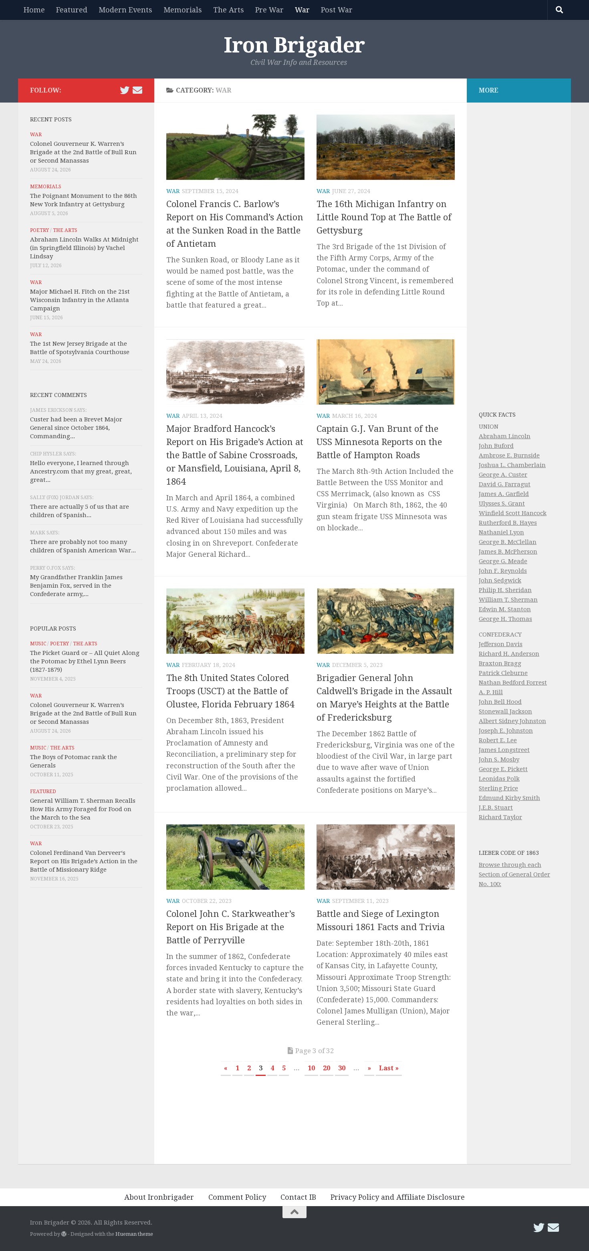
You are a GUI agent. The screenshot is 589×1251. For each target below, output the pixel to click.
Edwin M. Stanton (505, 609)
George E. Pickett (503, 769)
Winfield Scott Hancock (513, 513)
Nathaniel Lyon (501, 532)
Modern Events (125, 10)
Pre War (269, 10)
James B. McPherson (508, 551)
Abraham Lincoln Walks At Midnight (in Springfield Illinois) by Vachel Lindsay (84, 248)
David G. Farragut (505, 484)
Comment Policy (237, 1197)
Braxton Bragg (500, 663)
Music (38, 644)
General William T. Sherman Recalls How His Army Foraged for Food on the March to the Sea (82, 809)
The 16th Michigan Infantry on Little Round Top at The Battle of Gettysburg (384, 217)
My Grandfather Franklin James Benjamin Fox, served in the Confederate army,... (76, 586)
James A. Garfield (504, 494)
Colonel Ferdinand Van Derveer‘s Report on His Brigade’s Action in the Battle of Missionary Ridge (83, 861)
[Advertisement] (86, 1028)
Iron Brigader (294, 45)
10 (311, 1068)
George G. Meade (503, 561)
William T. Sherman (508, 599)
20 (326, 1068)
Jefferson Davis (500, 644)
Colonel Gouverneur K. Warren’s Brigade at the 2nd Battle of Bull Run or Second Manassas (83, 152)
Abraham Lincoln (505, 436)
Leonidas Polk (499, 778)
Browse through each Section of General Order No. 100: (514, 874)
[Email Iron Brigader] (137, 90)
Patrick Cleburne (503, 673)
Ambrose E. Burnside (509, 455)
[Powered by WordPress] (64, 1234)
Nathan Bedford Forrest (513, 682)
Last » (389, 1068)
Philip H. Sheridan (505, 590)
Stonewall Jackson (505, 711)
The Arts (228, 10)
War (302, 10)
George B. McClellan (508, 542)
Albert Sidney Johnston (512, 721)
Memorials (182, 10)
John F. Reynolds (503, 570)
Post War (337, 10)
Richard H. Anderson (509, 653)
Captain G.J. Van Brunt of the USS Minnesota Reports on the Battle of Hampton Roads (379, 442)
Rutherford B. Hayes (508, 522)
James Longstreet (504, 749)
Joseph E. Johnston (506, 730)
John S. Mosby (499, 759)
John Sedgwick (500, 580)
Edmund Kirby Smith (509, 798)
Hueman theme (134, 1234)
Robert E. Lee (498, 740)
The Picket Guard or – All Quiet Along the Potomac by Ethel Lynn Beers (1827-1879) (84, 661)
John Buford (496, 445)
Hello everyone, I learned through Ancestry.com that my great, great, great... (81, 471)
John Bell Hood (500, 701)
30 (341, 1068)
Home (34, 10)
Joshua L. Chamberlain (512, 465)
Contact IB (298, 1197)
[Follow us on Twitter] (124, 90)
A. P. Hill (491, 692)
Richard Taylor (500, 817)
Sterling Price (498, 788)
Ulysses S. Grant (502, 503)
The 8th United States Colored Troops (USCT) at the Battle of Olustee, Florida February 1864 (230, 691)
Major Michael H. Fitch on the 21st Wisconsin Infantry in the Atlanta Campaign (80, 300)
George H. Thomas (505, 618)
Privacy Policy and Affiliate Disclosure (398, 1197)
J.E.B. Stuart (496, 807)
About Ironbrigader (159, 1197)
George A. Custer (503, 474)
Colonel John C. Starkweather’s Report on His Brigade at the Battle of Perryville (230, 927)
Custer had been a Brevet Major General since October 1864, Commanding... (76, 428)
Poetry (39, 230)
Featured (71, 10)
